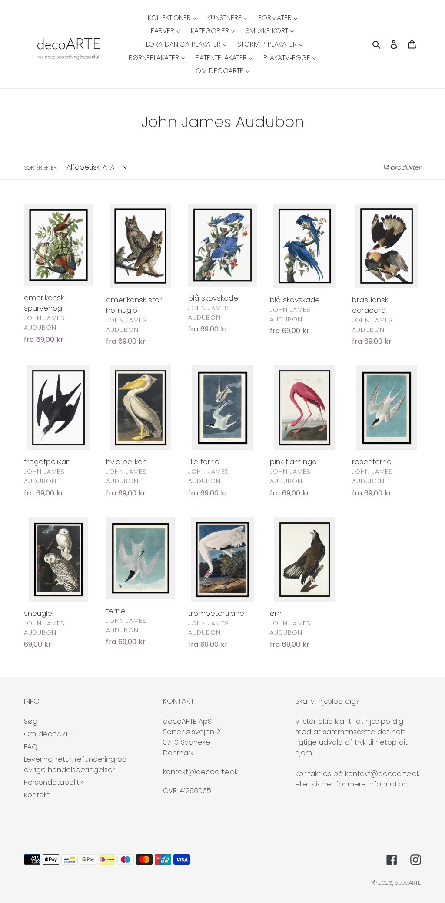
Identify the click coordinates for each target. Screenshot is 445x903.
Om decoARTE (48, 734)
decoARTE (408, 883)
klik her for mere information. (360, 784)
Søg (30, 721)
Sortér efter (40, 167)
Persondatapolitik (53, 782)
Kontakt (37, 795)
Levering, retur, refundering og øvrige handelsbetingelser (75, 764)
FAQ (30, 747)
